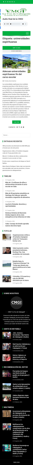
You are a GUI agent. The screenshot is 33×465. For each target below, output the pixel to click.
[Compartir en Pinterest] (21, 127)
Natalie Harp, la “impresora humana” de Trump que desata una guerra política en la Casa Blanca (21, 265)
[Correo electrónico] (23, 127)
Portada (6, 81)
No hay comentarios (16, 51)
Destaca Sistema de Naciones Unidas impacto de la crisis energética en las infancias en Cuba (17, 215)
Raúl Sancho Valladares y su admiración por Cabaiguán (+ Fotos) (21, 346)
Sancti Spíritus (12, 81)
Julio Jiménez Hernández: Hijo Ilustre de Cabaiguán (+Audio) (21, 335)
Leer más (16, 122)
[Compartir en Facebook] (17, 127)
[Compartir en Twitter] (19, 127)
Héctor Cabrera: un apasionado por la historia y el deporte (20, 357)
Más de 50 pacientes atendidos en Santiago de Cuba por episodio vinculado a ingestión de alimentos (17, 195)
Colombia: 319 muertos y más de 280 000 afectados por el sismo (21, 278)
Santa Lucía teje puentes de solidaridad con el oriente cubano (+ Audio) (21, 386)
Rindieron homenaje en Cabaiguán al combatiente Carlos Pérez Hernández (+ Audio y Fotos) (21, 449)
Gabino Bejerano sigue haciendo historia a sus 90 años (21, 397)
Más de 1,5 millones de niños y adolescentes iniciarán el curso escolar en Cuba (16, 184)
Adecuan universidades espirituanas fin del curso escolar (14, 74)
